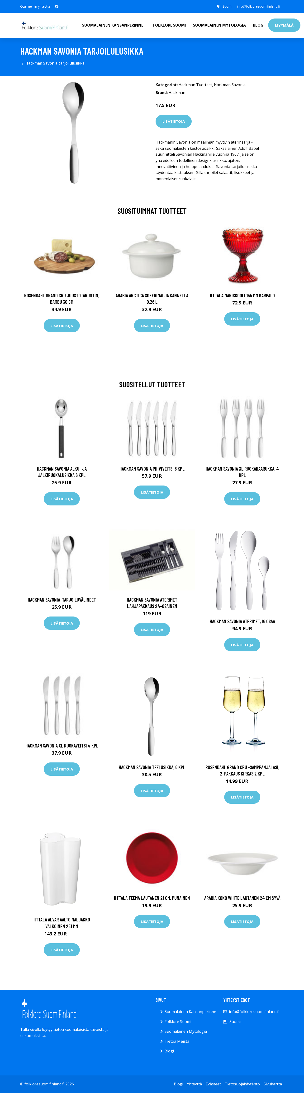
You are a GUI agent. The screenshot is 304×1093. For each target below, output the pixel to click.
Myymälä (284, 25)
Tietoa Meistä (177, 1041)
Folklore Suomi (169, 25)
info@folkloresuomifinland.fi (258, 6)
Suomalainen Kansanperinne (190, 1011)
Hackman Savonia (230, 84)
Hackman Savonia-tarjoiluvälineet (62, 600)
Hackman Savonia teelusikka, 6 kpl (152, 767)
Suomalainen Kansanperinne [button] (112, 25)
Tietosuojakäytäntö (242, 1084)
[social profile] (56, 6)
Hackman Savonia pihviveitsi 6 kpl (152, 469)
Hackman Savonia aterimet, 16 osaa (242, 621)
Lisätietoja (173, 121)
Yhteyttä (194, 1084)
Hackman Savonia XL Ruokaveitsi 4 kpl (61, 745)
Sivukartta (273, 1084)
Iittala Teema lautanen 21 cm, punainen (152, 898)
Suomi (227, 6)
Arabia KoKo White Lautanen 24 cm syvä (242, 898)
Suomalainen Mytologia (219, 25)
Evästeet (213, 1084)
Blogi (259, 25)
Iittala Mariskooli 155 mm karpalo (242, 295)
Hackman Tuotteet (195, 84)
